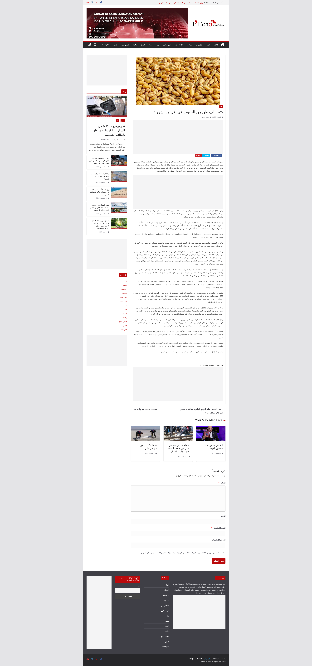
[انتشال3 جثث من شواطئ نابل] (145, 427)
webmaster (206, 117)
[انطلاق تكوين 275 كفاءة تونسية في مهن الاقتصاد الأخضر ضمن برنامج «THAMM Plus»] (119, 226)
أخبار (216, 45)
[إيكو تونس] (222, 45)
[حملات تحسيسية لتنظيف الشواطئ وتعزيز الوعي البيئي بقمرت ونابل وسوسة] (119, 162)
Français (106, 45)
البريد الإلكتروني (218, 528)
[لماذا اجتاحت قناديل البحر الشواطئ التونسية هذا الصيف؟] (119, 178)
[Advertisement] (178, 137)
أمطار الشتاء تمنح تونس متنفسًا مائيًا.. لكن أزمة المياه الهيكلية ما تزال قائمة (99, 207)
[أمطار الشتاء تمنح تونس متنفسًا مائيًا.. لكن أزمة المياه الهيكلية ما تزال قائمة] (119, 209)
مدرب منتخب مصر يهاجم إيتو (145, 409)
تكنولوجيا (199, 45)
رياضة (135, 45)
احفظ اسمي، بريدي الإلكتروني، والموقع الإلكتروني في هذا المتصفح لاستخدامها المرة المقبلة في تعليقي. (181, 552)
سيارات (189, 45)
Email (138, 586)
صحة (151, 45)
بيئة (158, 45)
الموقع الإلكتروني (218, 539)
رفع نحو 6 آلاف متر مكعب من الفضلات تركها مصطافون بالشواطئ (99, 192)
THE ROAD (211, 661)
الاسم (222, 516)
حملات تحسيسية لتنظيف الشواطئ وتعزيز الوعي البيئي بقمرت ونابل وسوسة (98, 160)
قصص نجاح (125, 45)
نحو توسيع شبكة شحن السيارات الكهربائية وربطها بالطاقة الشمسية (109, 130)
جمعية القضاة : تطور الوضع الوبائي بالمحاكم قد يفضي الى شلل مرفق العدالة (201, 411)
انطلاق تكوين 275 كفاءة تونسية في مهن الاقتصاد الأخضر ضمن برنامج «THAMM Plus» (100, 225)
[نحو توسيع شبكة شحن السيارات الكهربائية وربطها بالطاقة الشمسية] (107, 106)
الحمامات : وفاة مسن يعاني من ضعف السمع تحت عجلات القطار (178, 448)
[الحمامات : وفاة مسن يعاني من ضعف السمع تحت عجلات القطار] (178, 427)
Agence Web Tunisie (219, 661)
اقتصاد (208, 45)
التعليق (221, 482)
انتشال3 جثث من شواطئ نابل (148, 447)
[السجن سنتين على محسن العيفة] (210, 427)
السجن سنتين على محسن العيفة (213, 447)
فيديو (115, 45)
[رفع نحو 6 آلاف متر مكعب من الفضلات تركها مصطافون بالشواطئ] (119, 194)
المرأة (143, 45)
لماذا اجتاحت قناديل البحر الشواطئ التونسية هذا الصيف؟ (100, 176)
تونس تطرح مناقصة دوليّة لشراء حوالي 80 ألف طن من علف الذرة (179, 2)
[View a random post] (89, 45)
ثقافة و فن (179, 45)
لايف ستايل (167, 45)
